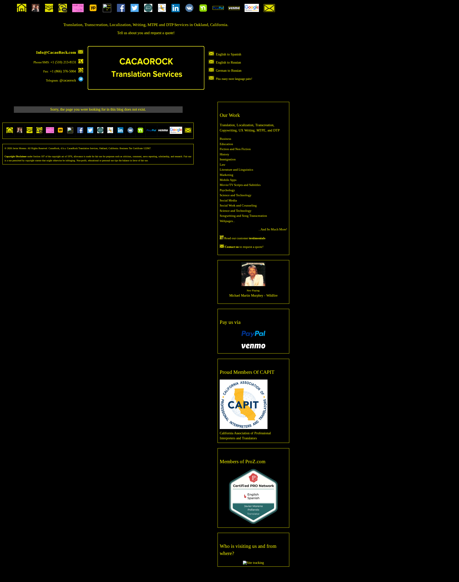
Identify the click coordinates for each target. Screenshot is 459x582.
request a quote (162, 33)
